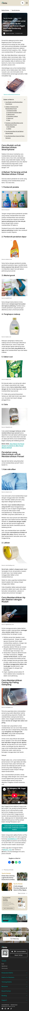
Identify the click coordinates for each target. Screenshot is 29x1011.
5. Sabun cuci (9, 118)
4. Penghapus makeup (12, 116)
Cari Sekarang (14, 939)
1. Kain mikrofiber (10, 127)
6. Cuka (8, 120)
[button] (18, 955)
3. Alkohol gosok (10, 114)
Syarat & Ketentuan (5, 1004)
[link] (8, 908)
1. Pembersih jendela (11, 110)
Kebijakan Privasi (14, 1004)
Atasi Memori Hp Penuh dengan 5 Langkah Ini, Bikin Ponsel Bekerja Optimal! (13, 445)
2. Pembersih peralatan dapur (14, 112)
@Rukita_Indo (7, 849)
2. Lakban (8, 128)
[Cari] (22, 3)
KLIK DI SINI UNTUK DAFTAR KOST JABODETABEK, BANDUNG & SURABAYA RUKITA (14, 827)
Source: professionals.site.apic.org (12, 94)
